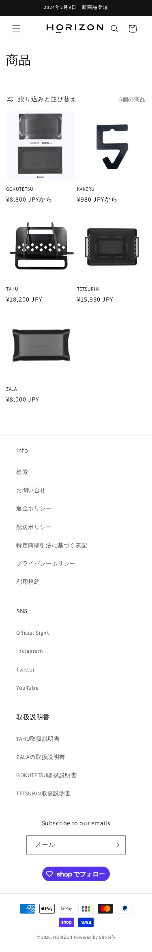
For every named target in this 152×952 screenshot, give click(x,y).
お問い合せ (31, 490)
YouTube (27, 687)
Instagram (29, 650)
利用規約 (28, 581)
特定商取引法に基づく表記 (51, 545)
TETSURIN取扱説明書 (43, 793)
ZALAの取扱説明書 (40, 757)
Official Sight (32, 632)
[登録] (116, 844)
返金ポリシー (34, 508)
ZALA (11, 389)
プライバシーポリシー (45, 563)
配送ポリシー (34, 527)
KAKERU (86, 189)
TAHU (12, 289)
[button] (16, 29)
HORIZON (63, 937)
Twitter (25, 669)
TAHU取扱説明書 (38, 738)
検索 (22, 472)
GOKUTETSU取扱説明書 (46, 775)
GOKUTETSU (19, 189)
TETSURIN (88, 289)
